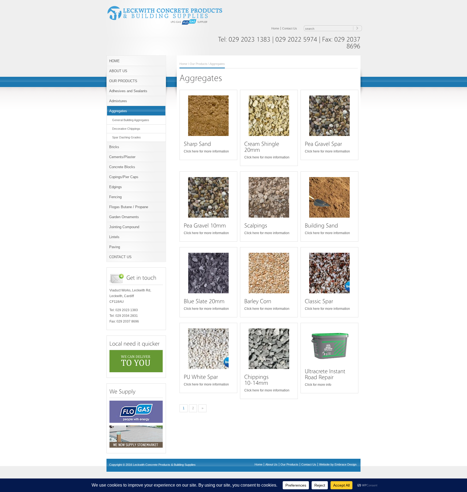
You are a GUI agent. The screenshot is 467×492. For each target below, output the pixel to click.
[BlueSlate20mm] (204, 301)
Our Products (199, 63)
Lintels (114, 237)
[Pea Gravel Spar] (329, 115)
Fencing (115, 197)
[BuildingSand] (321, 225)
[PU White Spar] (208, 348)
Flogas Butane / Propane (128, 207)
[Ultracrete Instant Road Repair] (329, 345)
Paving (114, 247)
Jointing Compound (124, 227)
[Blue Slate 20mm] (208, 273)
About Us (271, 464)
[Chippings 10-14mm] (269, 348)
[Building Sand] (329, 197)
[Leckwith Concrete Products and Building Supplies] (168, 24)
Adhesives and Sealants (128, 91)
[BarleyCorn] (257, 301)
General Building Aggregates (130, 120)
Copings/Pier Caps (123, 177)
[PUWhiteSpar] (201, 377)
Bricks (114, 147)
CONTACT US (120, 257)
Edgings (115, 187)
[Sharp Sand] (208, 115)
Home (275, 28)
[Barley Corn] (269, 273)
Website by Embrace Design (337, 464)
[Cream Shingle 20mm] (269, 115)
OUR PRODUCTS (123, 81)
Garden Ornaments (124, 217)
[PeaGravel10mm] (205, 225)
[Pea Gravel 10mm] (208, 197)
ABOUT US (118, 71)
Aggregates (118, 111)
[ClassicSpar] (319, 301)
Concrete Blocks (122, 167)
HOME (114, 61)
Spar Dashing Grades (126, 137)
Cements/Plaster (122, 157)
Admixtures (118, 101)
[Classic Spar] (329, 273)
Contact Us (289, 28)
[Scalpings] (269, 197)
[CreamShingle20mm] (262, 147)
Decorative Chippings (126, 128)
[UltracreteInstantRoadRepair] (326, 374)
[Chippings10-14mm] (257, 380)
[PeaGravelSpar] (323, 144)
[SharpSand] (197, 144)
